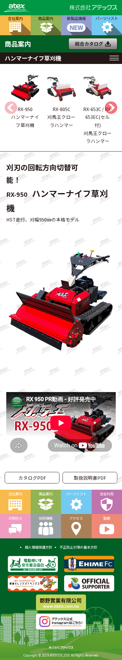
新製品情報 (76, 18)
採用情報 (46, 518)
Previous (11, 107)
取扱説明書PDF (90, 477)
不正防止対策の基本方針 (78, 547)
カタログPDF (32, 477)
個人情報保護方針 (38, 547)
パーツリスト (76, 493)
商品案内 (45, 18)
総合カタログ (89, 43)
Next (111, 107)
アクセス (76, 518)
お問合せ (15, 518)
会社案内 (15, 18)
